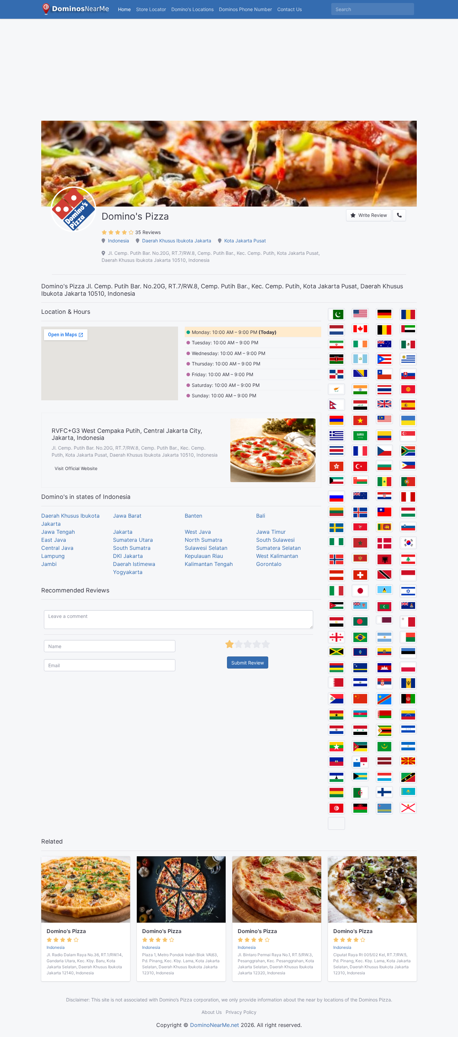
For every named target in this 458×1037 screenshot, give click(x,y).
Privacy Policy (241, 1012)
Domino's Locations (193, 9)
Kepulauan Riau (204, 556)
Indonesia (118, 240)
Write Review (372, 215)
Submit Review (247, 663)
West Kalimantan (277, 556)
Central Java (57, 547)
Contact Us (289, 9)
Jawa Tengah (58, 531)
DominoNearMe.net (214, 1025)
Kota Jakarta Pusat (245, 240)
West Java (198, 531)
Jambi (49, 564)
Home (124, 9)
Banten (193, 515)
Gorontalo (269, 564)
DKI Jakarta (128, 556)
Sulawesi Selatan (206, 547)
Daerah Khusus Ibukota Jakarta (176, 240)
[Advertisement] (229, 74)
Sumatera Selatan (278, 547)
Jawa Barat (127, 515)
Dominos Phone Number (245, 9)
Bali (260, 515)
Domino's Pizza (66, 931)
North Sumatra (203, 539)
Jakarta (122, 531)
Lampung (53, 556)
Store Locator (151, 9)
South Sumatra (132, 547)
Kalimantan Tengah (209, 564)
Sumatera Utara (133, 539)
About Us (212, 1012)
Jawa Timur (271, 531)
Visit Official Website (76, 468)
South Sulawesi (275, 539)
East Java (53, 539)
